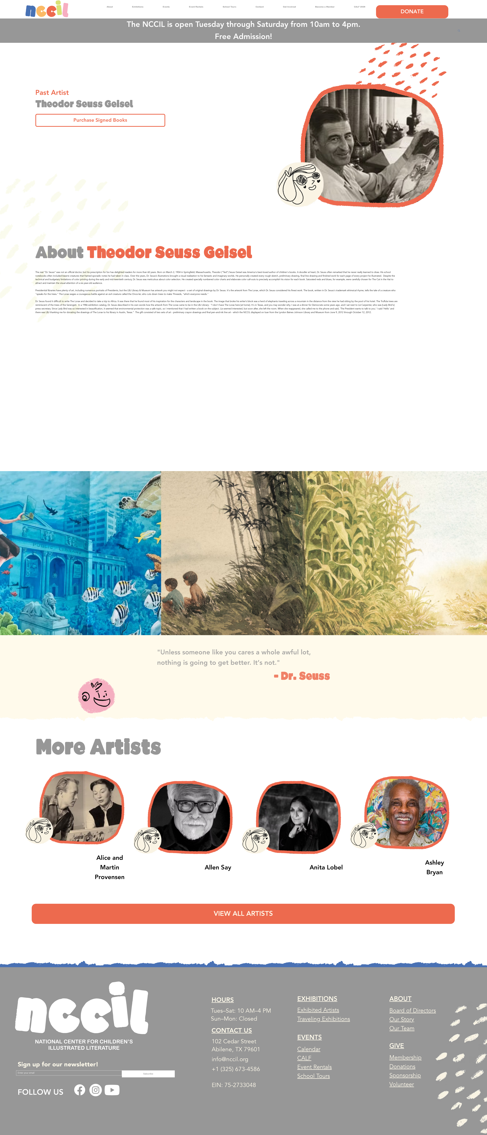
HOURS (223, 1000)
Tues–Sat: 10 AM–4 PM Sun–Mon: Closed (241, 1015)
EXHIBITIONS (317, 999)
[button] (109, 7)
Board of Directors (412, 1010)
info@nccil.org (230, 1059)
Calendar (308, 1049)
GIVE (396, 1046)
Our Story (401, 1019)
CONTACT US (232, 1030)
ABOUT (400, 999)
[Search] (459, 30)
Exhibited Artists (318, 1010)
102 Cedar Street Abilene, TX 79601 (236, 1045)
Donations (402, 1066)
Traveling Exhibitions (323, 1019)
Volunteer (401, 1084)
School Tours (313, 1076)
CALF (304, 1058)
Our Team (401, 1028)
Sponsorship (405, 1075)
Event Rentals (314, 1067)
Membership (405, 1057)
